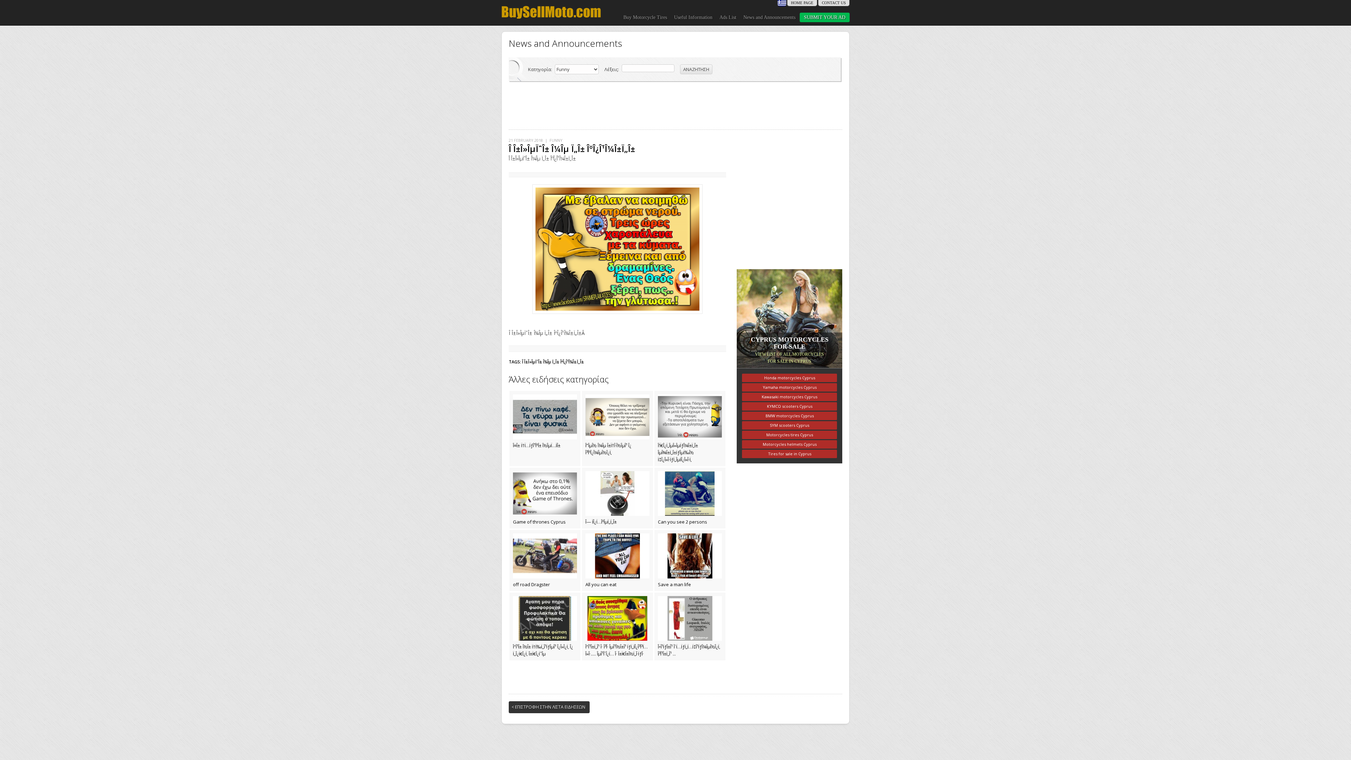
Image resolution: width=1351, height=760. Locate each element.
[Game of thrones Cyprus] (545, 493)
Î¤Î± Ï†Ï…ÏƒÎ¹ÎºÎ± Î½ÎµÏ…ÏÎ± (536, 445)
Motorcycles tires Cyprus (789, 434)
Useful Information (693, 17)
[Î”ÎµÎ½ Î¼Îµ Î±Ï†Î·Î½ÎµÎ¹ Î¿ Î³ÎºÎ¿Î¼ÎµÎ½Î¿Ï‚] (617, 416)
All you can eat (600, 584)
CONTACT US (834, 3)
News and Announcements (769, 17)
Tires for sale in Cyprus (789, 453)
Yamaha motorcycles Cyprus (790, 387)
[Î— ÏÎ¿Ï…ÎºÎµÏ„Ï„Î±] (617, 493)
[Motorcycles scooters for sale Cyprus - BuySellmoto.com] (551, 18)
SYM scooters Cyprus (789, 425)
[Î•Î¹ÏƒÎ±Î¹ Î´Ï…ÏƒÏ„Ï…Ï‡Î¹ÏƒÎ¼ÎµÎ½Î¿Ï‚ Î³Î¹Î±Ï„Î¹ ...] (690, 618)
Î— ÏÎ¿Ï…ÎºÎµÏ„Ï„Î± (601, 522)
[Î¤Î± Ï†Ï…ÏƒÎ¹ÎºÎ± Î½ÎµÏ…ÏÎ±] (545, 416)
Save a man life (674, 584)
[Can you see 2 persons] (690, 493)
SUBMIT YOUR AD (824, 17)
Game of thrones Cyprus (539, 522)
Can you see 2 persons (682, 522)
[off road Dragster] (545, 555)
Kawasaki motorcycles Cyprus (789, 396)
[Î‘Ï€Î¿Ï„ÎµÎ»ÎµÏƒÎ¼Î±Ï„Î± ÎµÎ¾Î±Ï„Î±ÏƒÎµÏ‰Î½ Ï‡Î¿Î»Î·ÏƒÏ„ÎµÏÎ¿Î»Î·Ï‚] (690, 416)
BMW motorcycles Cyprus (790, 415)
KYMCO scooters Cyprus (789, 406)
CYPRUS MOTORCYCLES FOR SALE (790, 343)
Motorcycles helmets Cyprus (790, 444)
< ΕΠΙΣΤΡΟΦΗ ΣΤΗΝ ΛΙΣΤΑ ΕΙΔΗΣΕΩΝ (548, 707)
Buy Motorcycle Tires (645, 17)
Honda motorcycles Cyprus (789, 377)
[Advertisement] (675, 105)
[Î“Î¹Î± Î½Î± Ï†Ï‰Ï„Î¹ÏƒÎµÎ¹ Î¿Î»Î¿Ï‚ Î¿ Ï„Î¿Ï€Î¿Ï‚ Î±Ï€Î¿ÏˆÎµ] (545, 618)
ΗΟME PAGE (802, 3)
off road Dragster (531, 584)
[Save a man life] (690, 555)
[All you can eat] (617, 555)
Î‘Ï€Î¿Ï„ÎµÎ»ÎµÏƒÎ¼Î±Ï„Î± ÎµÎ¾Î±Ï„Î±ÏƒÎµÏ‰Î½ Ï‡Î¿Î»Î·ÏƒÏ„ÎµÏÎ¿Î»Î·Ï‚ (678, 452)
